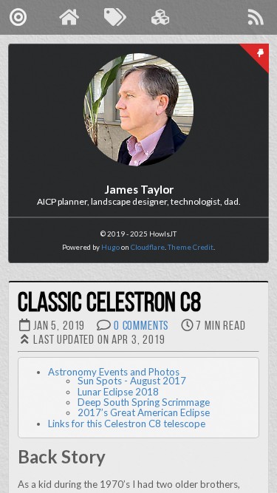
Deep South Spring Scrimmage (144, 402)
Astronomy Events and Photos (113, 372)
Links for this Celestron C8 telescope (126, 423)
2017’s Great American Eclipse (144, 412)
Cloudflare (148, 247)
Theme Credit (190, 247)
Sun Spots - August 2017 (132, 381)
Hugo (110, 247)
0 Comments (141, 326)
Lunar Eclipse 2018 (118, 392)
